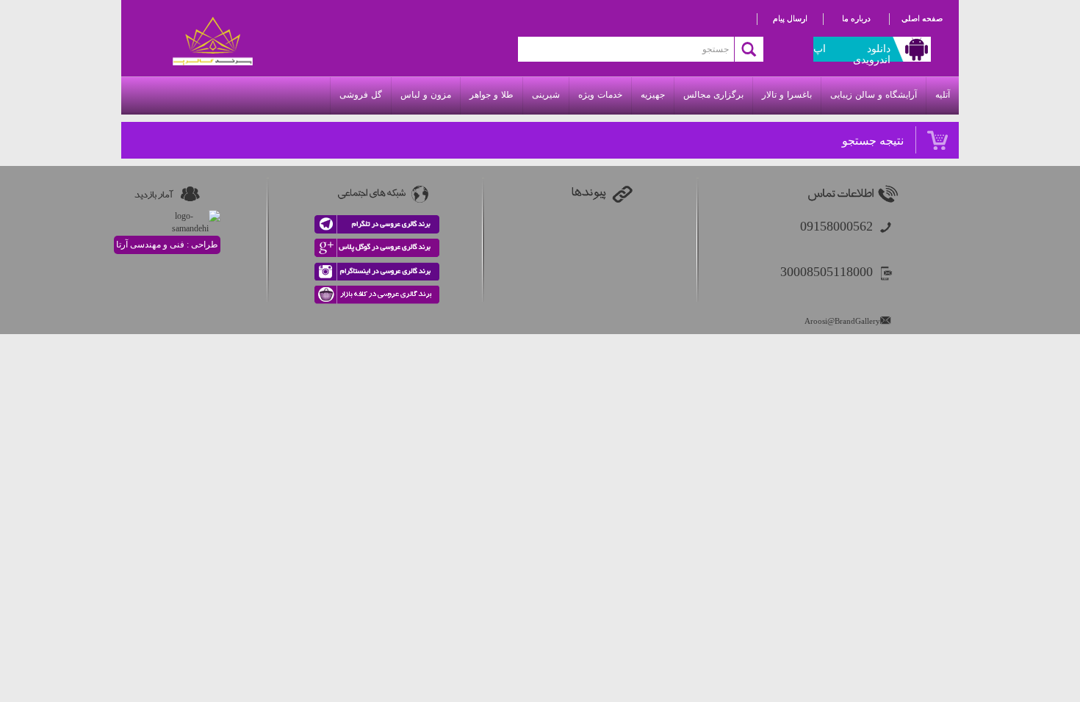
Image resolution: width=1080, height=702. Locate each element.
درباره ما (856, 18)
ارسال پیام (790, 18)
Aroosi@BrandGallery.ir (845, 320)
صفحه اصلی (922, 18)
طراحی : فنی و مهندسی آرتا (167, 244)
